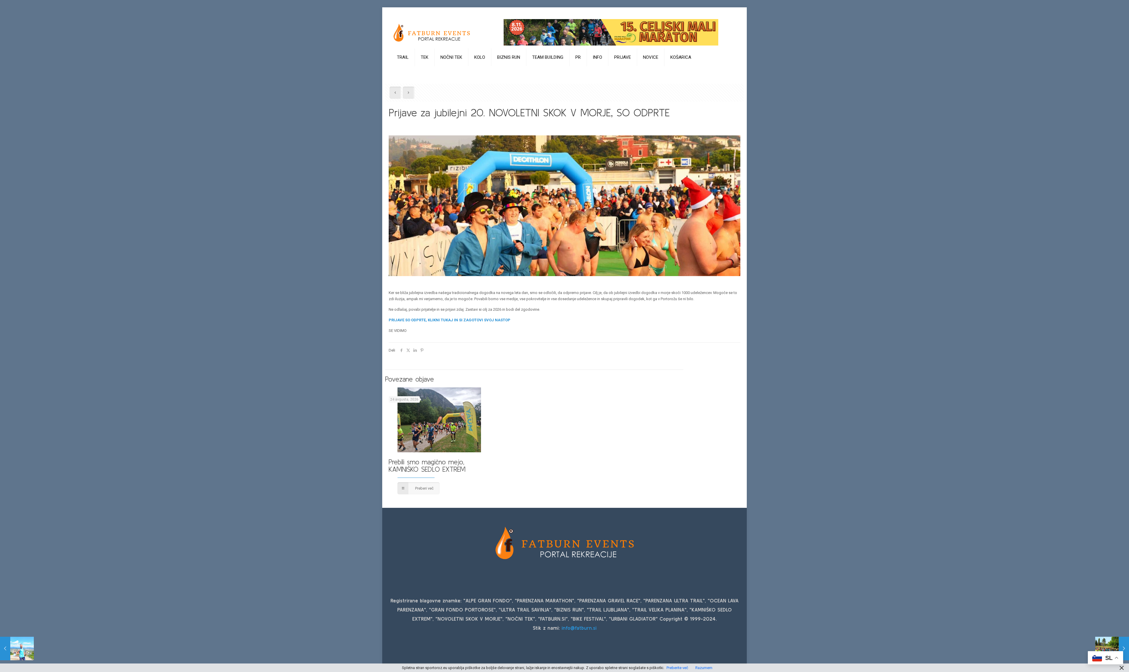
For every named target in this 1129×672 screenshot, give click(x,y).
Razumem (703, 668)
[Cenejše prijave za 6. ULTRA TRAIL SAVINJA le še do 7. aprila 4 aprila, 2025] (17, 648)
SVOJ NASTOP (497, 320)
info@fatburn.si (579, 628)
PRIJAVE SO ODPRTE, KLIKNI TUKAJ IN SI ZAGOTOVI (436, 320)
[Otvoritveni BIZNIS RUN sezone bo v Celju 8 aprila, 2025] (1112, 648)
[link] (403, 72)
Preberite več (677, 668)
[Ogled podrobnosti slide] (611, 32)
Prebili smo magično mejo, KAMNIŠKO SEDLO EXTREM (427, 465)
